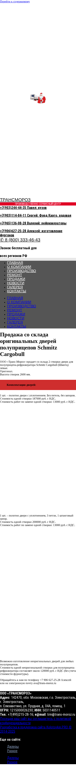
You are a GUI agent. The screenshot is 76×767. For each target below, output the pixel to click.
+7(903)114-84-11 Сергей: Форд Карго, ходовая (35, 215)
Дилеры (13, 746)
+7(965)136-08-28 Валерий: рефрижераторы (33, 223)
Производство (21, 271)
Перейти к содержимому (15, 1)
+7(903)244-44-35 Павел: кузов (23, 208)
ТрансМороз (15, 199)
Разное (12, 751)
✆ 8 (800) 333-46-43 (20, 239)
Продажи (16, 279)
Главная (15, 263)
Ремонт (14, 275)
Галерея (15, 287)
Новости (15, 283)
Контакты (16, 291)
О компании (19, 267)
